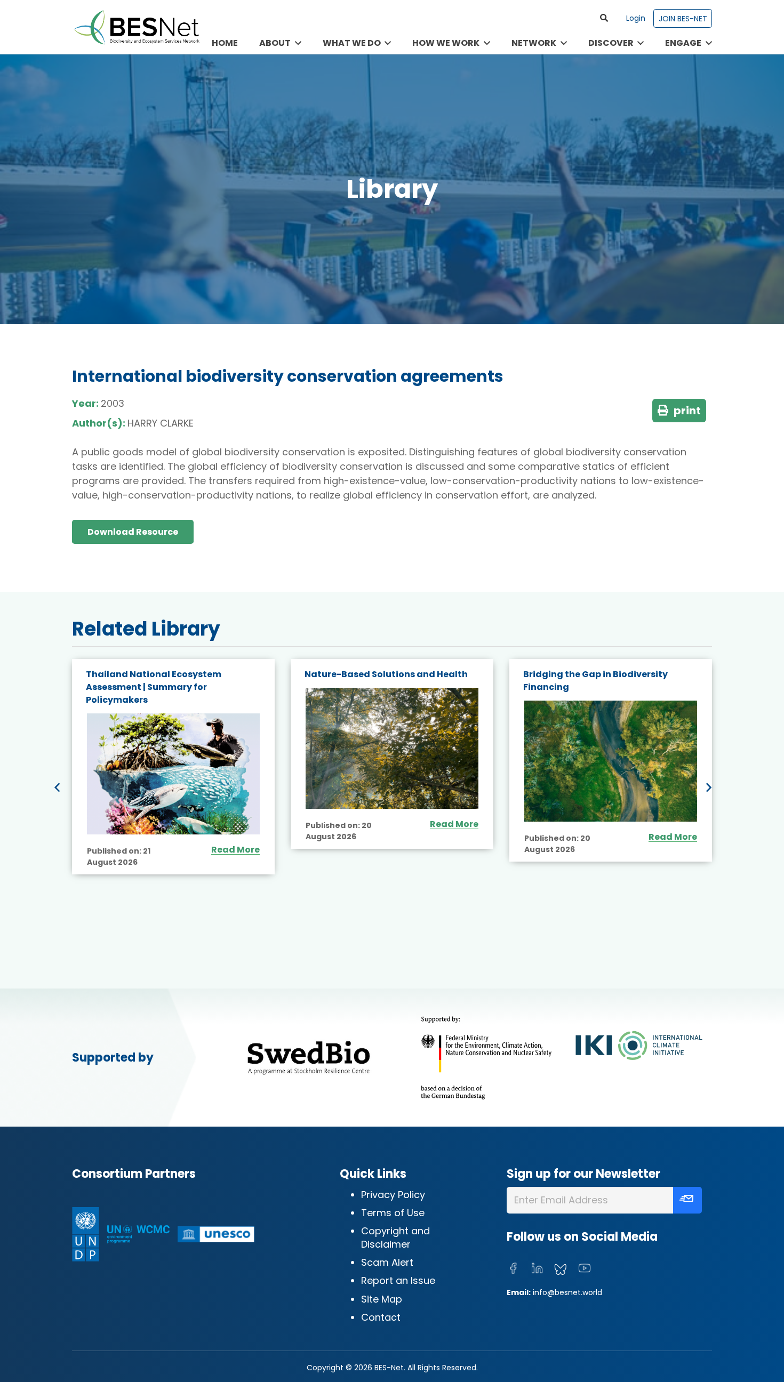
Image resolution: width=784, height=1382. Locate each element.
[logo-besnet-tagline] (136, 27)
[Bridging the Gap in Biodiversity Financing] (610, 761)
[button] (604, 18)
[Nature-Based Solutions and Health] (392, 748)
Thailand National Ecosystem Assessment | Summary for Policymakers (153, 687)
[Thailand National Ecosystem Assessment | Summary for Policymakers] (173, 773)
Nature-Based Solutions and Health (386, 674)
